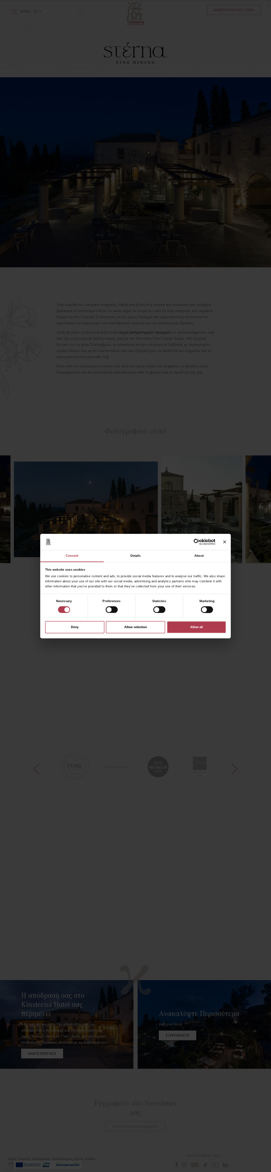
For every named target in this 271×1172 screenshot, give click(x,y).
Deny (75, 627)
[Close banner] (224, 541)
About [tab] (199, 556)
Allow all (196, 627)
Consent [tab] (72, 556)
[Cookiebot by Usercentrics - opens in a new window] (196, 542)
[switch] (112, 609)
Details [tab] (135, 556)
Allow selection (135, 627)
